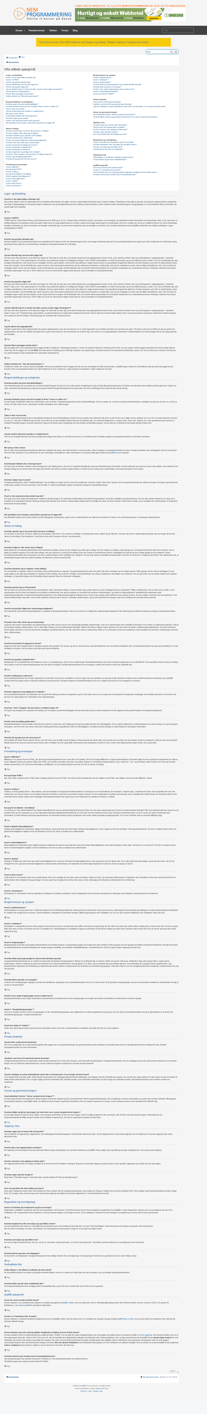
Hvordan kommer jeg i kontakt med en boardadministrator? (114, 174)
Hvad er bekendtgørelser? (15, 179)
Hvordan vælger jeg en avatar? (17, 118)
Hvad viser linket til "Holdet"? (103, 94)
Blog (75, 30)
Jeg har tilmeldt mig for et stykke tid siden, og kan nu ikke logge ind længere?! (34, 89)
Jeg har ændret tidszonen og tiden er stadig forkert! (24, 111)
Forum (65, 30)
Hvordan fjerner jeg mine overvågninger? (108, 149)
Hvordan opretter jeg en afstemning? (19, 138)
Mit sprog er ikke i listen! (14, 113)
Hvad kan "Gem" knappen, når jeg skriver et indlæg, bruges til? (29, 154)
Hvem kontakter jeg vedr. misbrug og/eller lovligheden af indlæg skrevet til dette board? (125, 172)
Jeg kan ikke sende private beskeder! (107, 102)
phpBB (83, 1386)
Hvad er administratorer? (102, 77)
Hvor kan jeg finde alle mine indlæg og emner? (110, 134)
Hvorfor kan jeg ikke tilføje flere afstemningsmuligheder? (26, 140)
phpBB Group (114, 453)
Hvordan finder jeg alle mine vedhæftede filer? (110, 159)
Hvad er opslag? (12, 181)
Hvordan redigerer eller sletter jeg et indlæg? (22, 133)
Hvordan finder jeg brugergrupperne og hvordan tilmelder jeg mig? (117, 84)
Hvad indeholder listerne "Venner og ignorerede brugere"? (114, 114)
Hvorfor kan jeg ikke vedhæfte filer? (19, 147)
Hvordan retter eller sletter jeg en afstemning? (22, 142)
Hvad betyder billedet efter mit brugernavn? (21, 116)
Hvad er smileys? (12, 172)
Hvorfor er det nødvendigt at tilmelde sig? (21, 77)
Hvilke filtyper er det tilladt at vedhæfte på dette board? (113, 157)
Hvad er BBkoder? (12, 167)
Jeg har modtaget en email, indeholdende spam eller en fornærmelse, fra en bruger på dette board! (129, 106)
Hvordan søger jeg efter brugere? (105, 132)
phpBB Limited (68, 1303)
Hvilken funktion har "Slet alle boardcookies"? (22, 96)
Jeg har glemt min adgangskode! (18, 91)
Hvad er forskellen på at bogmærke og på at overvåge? (113, 142)
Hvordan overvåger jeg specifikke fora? (107, 147)
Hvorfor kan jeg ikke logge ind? (17, 87)
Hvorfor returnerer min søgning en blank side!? (110, 129)
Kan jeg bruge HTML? (14, 169)
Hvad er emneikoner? (14, 185)
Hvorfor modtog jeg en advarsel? (18, 149)
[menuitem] (21, 57)
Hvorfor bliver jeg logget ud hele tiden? (20, 94)
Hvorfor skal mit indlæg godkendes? (19, 157)
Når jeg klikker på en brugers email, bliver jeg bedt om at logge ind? (30, 123)
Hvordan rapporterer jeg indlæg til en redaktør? (23, 152)
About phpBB (24, 1305)
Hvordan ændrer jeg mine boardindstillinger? (22, 104)
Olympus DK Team (101, 1388)
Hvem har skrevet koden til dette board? (108, 167)
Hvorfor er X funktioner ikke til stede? (106, 170)
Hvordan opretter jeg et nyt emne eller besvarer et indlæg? (27, 131)
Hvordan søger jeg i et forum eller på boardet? (110, 125)
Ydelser (53, 30)
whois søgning (146, 1335)
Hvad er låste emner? (14, 183)
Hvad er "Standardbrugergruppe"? (105, 91)
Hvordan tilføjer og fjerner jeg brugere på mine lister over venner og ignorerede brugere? (125, 117)
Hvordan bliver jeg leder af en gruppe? (107, 87)
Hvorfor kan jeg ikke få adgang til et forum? (21, 145)
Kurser (19, 30)
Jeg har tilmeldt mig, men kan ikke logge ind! (22, 84)
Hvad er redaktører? (100, 80)
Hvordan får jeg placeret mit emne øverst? (21, 159)
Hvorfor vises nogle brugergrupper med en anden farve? (114, 89)
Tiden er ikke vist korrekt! (15, 109)
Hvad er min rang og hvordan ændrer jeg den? (23, 120)
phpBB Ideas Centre (125, 1319)
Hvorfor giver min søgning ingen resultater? (109, 127)
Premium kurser (37, 30)
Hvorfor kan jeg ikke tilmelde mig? (18, 82)
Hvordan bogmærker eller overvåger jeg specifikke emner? (115, 144)
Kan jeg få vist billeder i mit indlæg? (18, 174)
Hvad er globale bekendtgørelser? (18, 176)
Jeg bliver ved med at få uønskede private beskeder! (112, 104)
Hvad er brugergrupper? (102, 82)
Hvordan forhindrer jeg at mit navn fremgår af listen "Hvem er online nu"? (32, 106)
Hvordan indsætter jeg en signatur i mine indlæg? (24, 135)
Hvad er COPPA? (12, 80)
